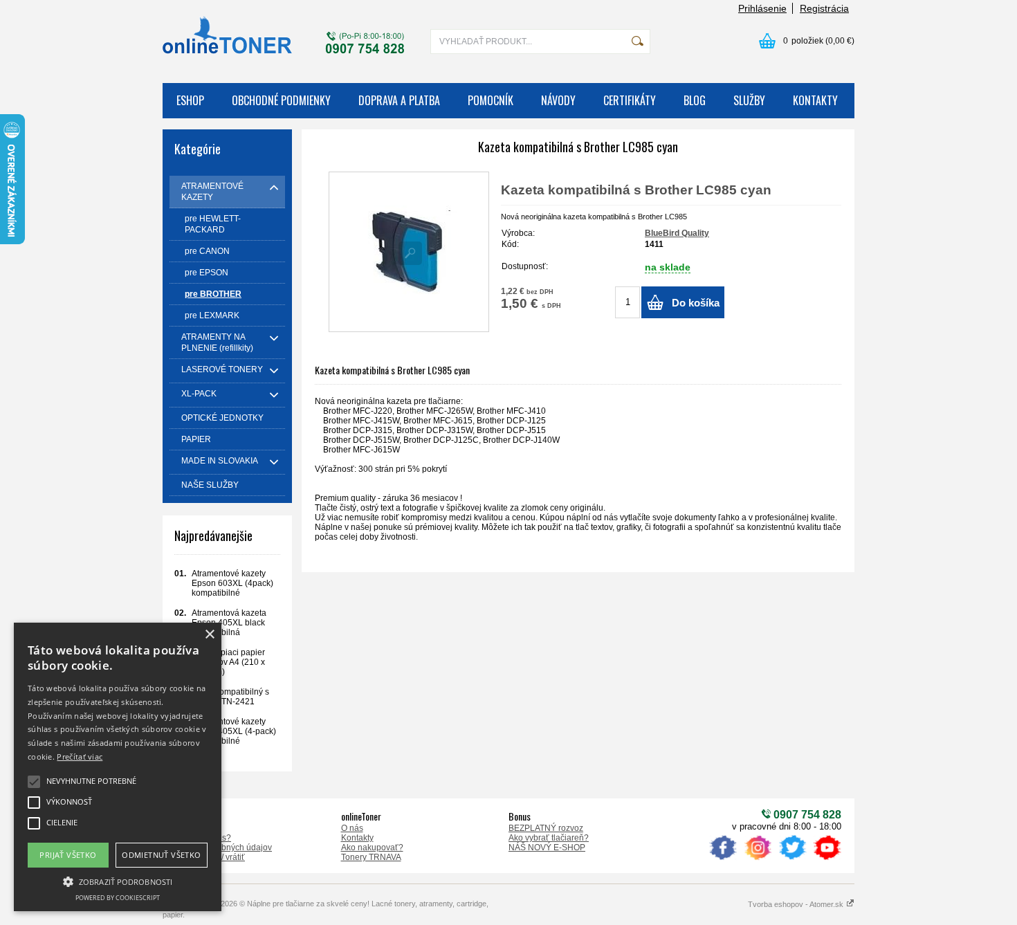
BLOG (695, 100)
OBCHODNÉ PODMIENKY (281, 100)
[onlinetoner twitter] (792, 860)
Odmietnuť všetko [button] (161, 855)
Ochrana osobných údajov (222, 847)
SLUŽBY (749, 100)
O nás (352, 828)
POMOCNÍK (490, 100)
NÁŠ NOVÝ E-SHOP (546, 847)
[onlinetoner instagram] (757, 860)
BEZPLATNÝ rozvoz (545, 828)
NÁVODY (558, 100)
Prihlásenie (762, 8)
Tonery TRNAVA (371, 857)
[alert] (117, 767)
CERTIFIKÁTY (629, 100)
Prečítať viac (79, 756)
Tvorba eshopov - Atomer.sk (796, 904)
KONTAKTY (815, 100)
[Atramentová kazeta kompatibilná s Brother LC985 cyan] (409, 252)
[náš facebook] (723, 860)
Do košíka (696, 303)
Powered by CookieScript (117, 897)
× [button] (209, 635)
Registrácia (824, 8)
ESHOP (190, 100)
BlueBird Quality (677, 233)
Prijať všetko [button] (67, 855)
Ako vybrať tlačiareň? (548, 838)
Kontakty (357, 838)
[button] (118, 880)
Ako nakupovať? (372, 847)
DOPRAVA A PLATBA (399, 100)
